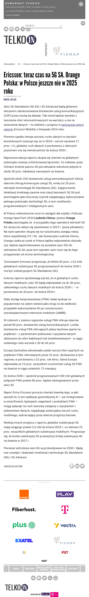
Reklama (30, 568)
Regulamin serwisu (44, 568)
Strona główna (9, 64)
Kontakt (73, 568)
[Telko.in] (24, 40)
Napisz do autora (13, 466)
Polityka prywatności (58, 568)
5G (19, 64)
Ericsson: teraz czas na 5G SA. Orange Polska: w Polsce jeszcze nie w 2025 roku (54, 64)
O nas (16, 568)
